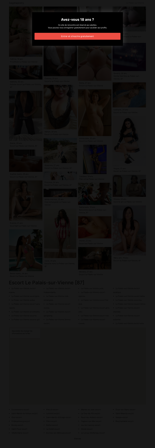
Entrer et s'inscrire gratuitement (77, 36)
